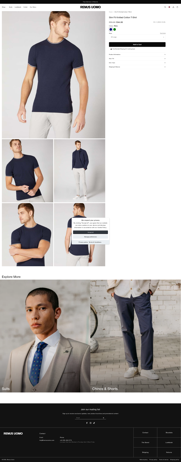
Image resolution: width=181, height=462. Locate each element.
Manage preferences (90, 237)
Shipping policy (174, 459)
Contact (145, 432)
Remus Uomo (10, 459)
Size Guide (163, 33)
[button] (4, 7)
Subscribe (104, 417)
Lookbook (169, 442)
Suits (6, 389)
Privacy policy (83, 242)
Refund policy (144, 459)
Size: (110, 33)
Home (110, 12)
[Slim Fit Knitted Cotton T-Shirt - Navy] (111, 29)
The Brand (145, 442)
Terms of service (163, 459)
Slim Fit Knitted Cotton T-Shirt (123, 12)
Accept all (90, 232)
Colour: (113, 26)
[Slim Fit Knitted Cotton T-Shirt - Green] (114, 29)
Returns (169, 452)
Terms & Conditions (95, 242)
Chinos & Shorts (105, 389)
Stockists (169, 432)
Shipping (145, 452)
